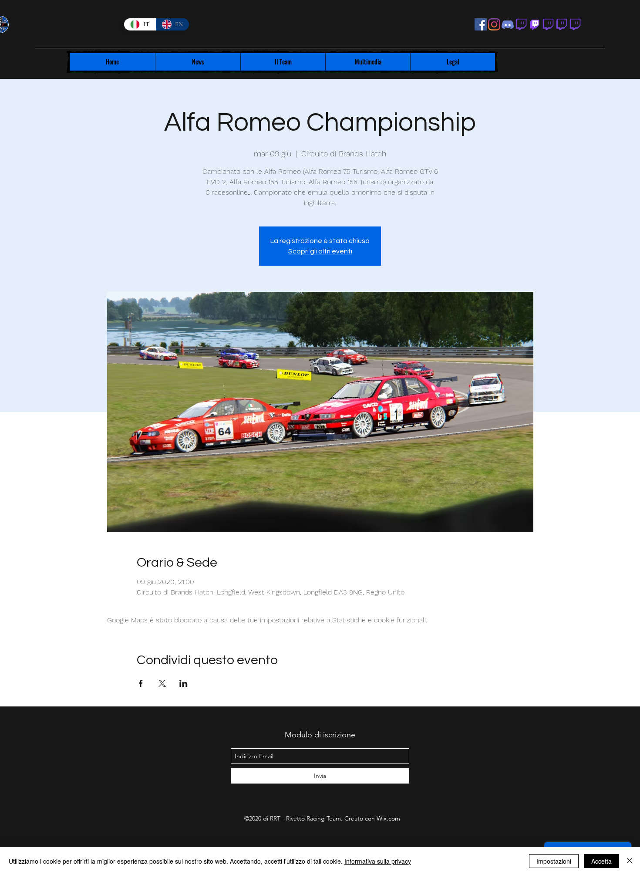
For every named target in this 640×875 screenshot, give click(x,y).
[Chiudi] (629, 861)
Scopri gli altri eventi (320, 251)
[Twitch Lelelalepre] (575, 24)
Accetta (601, 861)
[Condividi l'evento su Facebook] (141, 683)
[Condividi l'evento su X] (162, 683)
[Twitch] (535, 24)
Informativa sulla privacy (377, 861)
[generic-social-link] (521, 24)
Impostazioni (553, 861)
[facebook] (481, 24)
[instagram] (494, 24)
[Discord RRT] (508, 24)
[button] (197, 62)
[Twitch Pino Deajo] (548, 24)
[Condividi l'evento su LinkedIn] (183, 683)
